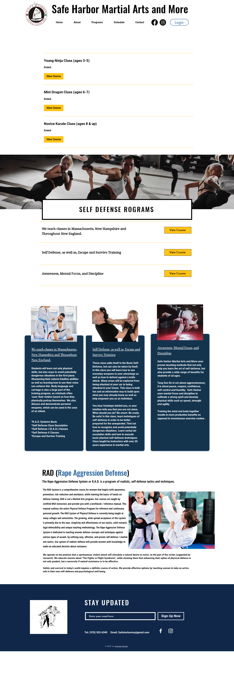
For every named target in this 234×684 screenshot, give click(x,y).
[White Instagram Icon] (171, 631)
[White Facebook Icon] (161, 631)
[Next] (65, 617)
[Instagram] (163, 22)
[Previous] (32, 617)
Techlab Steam (121, 646)
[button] (53, 76)
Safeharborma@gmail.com (133, 632)
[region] (53, 379)
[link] (119, 60)
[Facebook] (154, 22)
